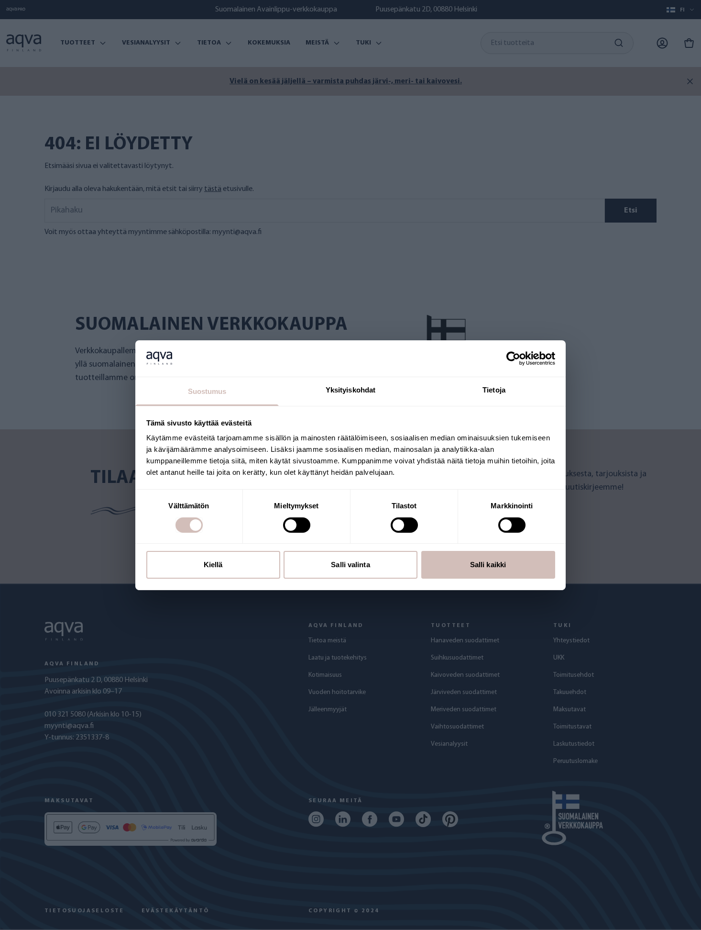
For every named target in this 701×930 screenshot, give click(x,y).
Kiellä (213, 564)
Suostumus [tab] (207, 391)
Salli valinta (350, 564)
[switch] (296, 525)
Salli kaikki (488, 564)
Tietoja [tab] (493, 390)
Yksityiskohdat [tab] (350, 390)
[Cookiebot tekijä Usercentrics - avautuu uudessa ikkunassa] (513, 358)
